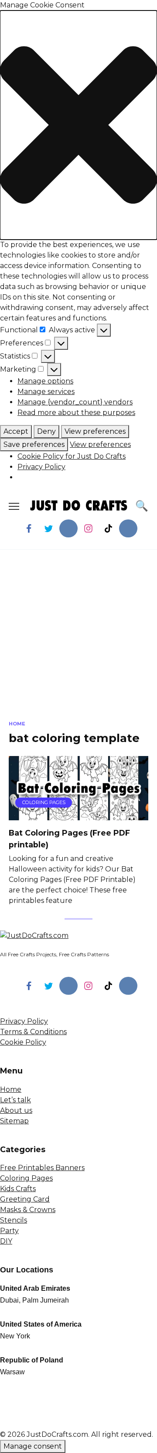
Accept (15, 431)
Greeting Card (25, 1199)
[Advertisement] (78, 641)
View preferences (95, 431)
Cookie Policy (23, 1042)
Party (9, 1231)
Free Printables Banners (42, 1168)
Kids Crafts (18, 1189)
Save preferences (34, 444)
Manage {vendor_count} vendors (75, 402)
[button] (78, 125)
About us (16, 1110)
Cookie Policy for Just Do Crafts (71, 456)
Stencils (13, 1220)
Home (10, 1089)
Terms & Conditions (33, 1032)
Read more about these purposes (76, 412)
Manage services (46, 391)
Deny (46, 431)
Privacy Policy (41, 467)
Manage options (45, 381)
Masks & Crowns (27, 1210)
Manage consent (32, 1446)
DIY (6, 1241)
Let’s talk (15, 1100)
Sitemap (14, 1121)
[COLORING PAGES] (78, 815)
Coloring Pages (26, 1178)
